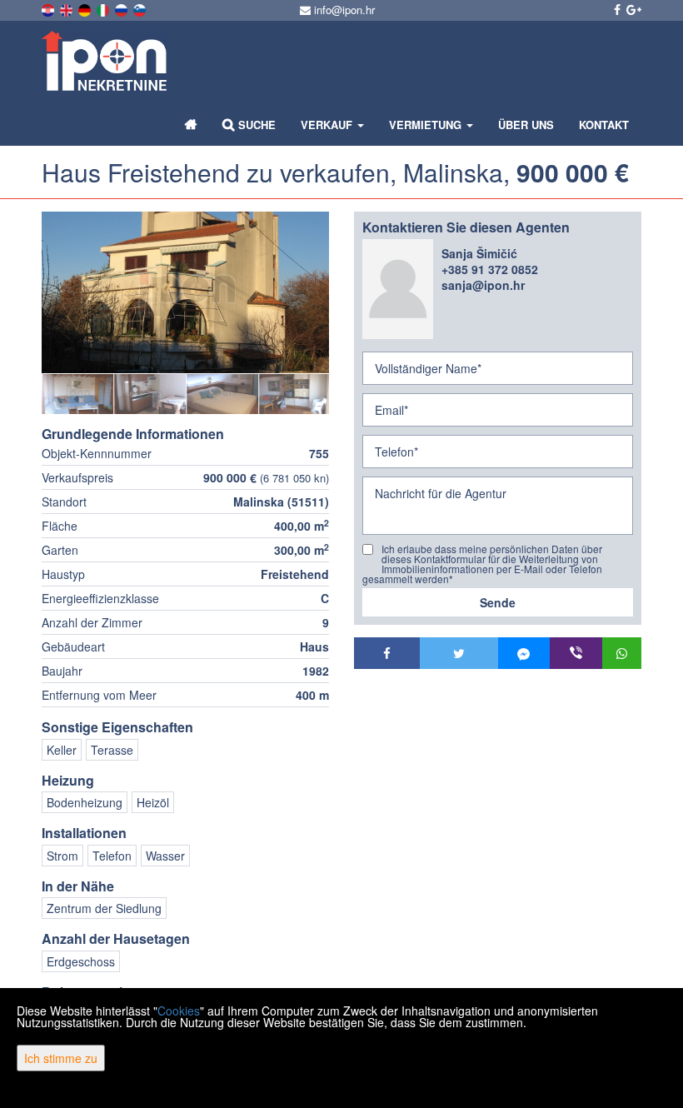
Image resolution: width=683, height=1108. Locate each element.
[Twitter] (459, 653)
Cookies (178, 1010)
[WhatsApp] (622, 653)
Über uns (526, 124)
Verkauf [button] (328, 124)
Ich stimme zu (60, 1058)
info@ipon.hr (343, 9)
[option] (78, 393)
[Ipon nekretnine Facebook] (616, 9)
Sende (498, 602)
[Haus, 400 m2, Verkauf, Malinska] (185, 292)
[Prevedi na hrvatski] (49, 8)
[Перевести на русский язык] (122, 8)
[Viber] (576, 653)
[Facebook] (387, 653)
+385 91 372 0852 (489, 269)
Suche (255, 124)
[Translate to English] (67, 8)
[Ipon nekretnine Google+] (632, 9)
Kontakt (604, 124)
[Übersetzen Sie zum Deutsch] (85, 8)
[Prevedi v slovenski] (140, 8)
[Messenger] (524, 653)
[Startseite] (191, 125)
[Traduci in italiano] (104, 8)
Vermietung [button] (427, 124)
